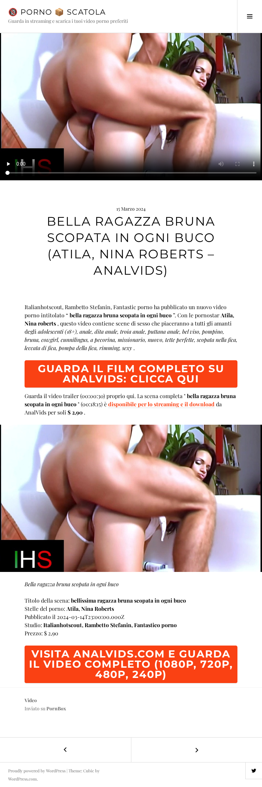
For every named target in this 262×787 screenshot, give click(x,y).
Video (31, 700)
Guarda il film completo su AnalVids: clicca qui (131, 373)
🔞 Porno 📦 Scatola (57, 12)
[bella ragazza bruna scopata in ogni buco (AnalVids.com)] (131, 498)
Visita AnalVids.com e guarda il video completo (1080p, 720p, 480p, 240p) (131, 664)
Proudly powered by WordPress (37, 770)
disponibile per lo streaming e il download (161, 404)
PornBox (56, 708)
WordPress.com (22, 779)
